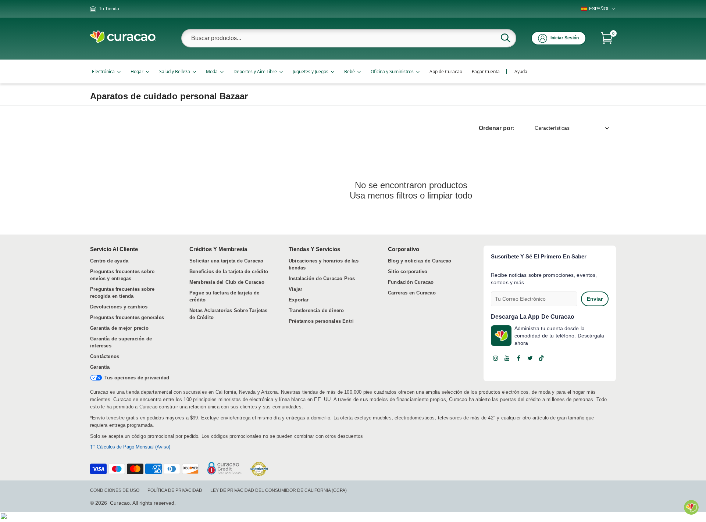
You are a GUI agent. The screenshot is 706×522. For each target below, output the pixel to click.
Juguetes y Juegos (310, 71)
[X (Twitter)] (530, 358)
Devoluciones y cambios (118, 307)
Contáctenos (104, 356)
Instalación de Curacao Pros (322, 278)
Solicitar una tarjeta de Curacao (226, 261)
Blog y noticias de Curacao (419, 261)
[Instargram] (495, 358)
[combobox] (348, 38)
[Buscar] (505, 38)
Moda (212, 71)
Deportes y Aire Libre (255, 71)
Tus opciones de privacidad (136, 377)
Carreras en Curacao (412, 293)
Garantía (100, 367)
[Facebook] (518, 358)
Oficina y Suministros (392, 71)
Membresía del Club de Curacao (226, 282)
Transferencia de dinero (316, 310)
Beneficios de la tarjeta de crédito (228, 271)
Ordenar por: (496, 128)
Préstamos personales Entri (321, 321)
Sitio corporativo (407, 271)
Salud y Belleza (174, 71)
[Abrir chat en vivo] (691, 507)
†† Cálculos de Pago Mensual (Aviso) (130, 447)
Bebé (349, 71)
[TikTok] (541, 358)
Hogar (137, 71)
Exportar (299, 300)
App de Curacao (445, 71)
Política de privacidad (174, 490)
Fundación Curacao (411, 282)
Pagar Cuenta (486, 71)
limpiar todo (449, 195)
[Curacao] (123, 41)
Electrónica (103, 71)
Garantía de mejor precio (119, 328)
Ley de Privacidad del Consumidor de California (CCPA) (278, 490)
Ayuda (520, 71)
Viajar (295, 289)
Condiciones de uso (114, 490)
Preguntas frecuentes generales (127, 317)
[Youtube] (507, 358)
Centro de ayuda (109, 261)
